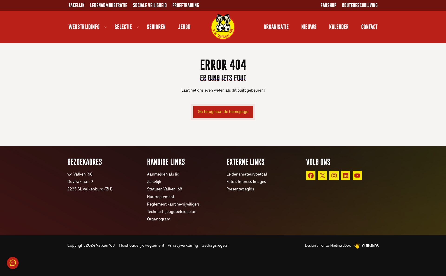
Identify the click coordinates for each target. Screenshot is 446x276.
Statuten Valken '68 (164, 189)
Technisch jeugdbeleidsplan (172, 212)
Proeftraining (185, 5)
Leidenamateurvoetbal (246, 174)
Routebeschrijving (360, 5)
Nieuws (309, 27)
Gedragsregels (215, 245)
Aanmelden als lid (163, 174)
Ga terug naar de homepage (223, 112)
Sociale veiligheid (150, 5)
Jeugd (184, 27)
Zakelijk (77, 5)
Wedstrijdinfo (84, 27)
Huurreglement (160, 197)
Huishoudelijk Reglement (141, 245)
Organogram (158, 219)
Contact (369, 27)
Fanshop (328, 5)
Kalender (339, 27)
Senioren (156, 27)
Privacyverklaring (183, 245)
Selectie (123, 27)
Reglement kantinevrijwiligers (173, 204)
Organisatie (276, 27)
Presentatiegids (240, 189)
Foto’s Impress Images (246, 182)
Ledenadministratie (108, 5)
